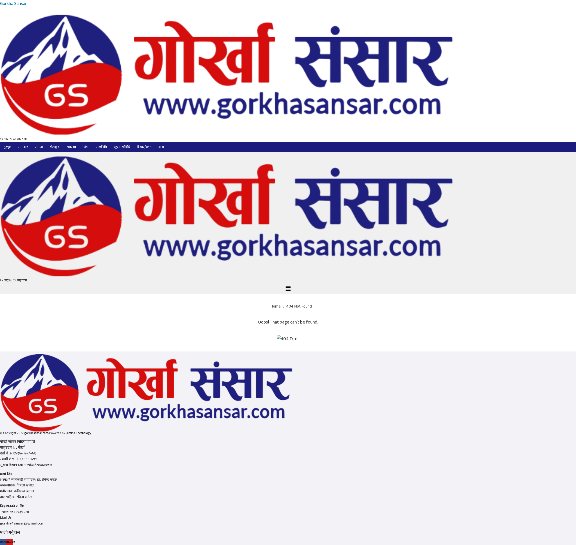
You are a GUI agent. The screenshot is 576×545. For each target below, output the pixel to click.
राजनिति (101, 147)
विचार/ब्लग (144, 147)
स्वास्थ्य (71, 147)
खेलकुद (55, 147)
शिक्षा (86, 147)
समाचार (23, 147)
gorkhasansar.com (36, 433)
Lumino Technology (78, 433)
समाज (39, 147)
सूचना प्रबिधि (122, 147)
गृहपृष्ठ (7, 147)
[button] (162, 147)
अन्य (161, 147)
